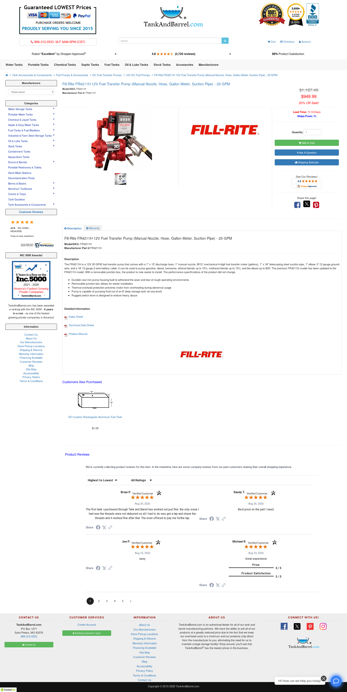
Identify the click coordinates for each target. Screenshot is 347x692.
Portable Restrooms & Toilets (24, 167)
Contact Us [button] (30, 644)
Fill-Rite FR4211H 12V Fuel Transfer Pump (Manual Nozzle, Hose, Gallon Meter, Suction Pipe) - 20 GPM (215, 75)
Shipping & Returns (31, 350)
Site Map (31, 369)
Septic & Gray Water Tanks (24, 125)
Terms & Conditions (31, 381)
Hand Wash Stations (19, 173)
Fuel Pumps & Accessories (72, 75)
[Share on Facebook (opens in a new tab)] (98, 528)
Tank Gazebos (16, 199)
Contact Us (31, 334)
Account (306, 41)
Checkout (288, 41)
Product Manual (78, 334)
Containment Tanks (19, 151)
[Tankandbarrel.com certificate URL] (37, 244)
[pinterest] (316, 205)
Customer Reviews (31, 212)
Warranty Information (31, 354)
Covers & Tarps (17, 194)
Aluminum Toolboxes (20, 188)
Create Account (87, 624)
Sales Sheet (76, 316)
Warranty (93, 228)
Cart (273, 41)
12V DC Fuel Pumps (138, 75)
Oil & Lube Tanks (18, 141)
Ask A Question (307, 152)
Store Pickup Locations (31, 346)
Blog (31, 365)
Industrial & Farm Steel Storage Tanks (30, 135)
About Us (31, 338)
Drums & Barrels (18, 162)
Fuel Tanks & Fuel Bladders (24, 130)
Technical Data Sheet (81, 325)
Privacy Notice (31, 377)
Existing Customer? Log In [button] (87, 633)
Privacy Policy (144, 670)
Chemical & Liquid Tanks (22, 119)
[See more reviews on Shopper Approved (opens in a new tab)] (110, 527)
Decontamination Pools (21, 178)
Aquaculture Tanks (18, 157)
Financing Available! (144, 648)
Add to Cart (308, 143)
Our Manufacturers (31, 342)
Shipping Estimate (308, 162)
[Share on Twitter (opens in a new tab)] (104, 527)
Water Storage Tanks (20, 109)
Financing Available (31, 357)
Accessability (31, 373)
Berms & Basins (17, 183)
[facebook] (297, 205)
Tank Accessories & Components (32, 75)
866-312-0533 (29, 636)
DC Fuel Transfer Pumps (107, 75)
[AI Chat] (336, 681)
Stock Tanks (15, 146)
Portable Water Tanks (20, 114)
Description (74, 228)
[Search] (225, 41)
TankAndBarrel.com (187, 686)
